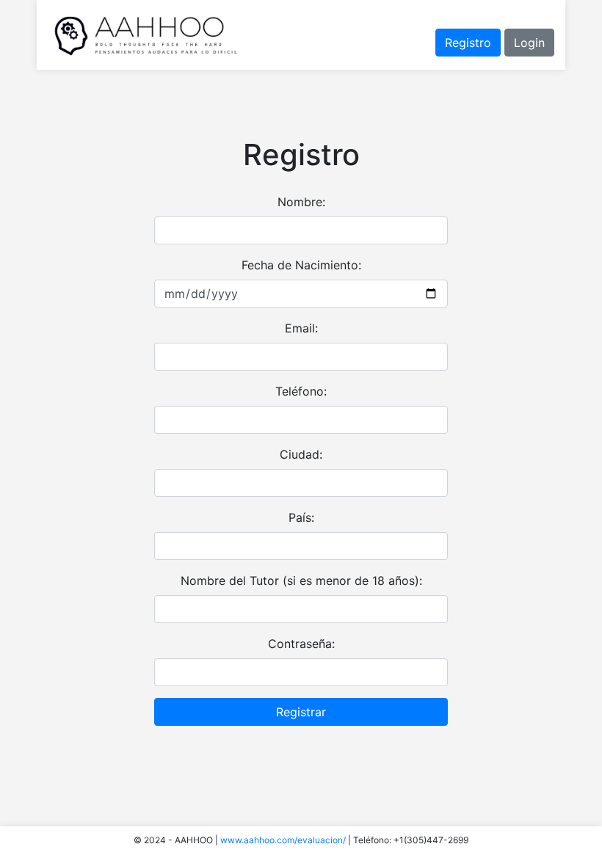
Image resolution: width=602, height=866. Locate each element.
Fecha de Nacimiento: (301, 265)
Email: (301, 328)
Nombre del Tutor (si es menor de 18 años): (301, 580)
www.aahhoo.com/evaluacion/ (283, 839)
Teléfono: (301, 391)
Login (529, 42)
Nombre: (301, 201)
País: (301, 517)
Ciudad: (301, 454)
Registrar (301, 712)
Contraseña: (301, 643)
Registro (468, 42)
